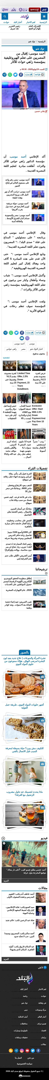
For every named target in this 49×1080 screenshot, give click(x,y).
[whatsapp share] (10, 75)
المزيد (6, 881)
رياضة (25, 996)
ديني (26, 1010)
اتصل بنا (18, 1058)
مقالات (43, 1044)
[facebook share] (21, 75)
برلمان (43, 1037)
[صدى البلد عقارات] (13, 10)
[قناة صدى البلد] (44, 10)
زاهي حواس (11, 349)
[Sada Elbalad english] (5, 10)
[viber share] (27, 338)
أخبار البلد (18, 22)
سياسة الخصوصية (24, 1064)
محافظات (24, 1024)
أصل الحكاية (23, 1017)
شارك (27, 75)
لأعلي (40, 968)
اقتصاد (43, 1031)
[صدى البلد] (24, 16)
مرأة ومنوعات (40, 1010)
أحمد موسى (18, 156)
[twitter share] (15, 75)
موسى (32, 344)
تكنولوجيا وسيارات (21, 1031)
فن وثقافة (42, 1003)
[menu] (44, 16)
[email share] (4, 75)
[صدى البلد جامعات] (23, 10)
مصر (23, 349)
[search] (5, 16)
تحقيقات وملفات (21, 1037)
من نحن (30, 1058)
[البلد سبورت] (34, 10)
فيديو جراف (41, 1024)
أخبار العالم (42, 1017)
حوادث (6, 22)
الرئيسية (43, 22)
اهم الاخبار (30, 22)
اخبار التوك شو (36, 349)
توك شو (31, 41)
